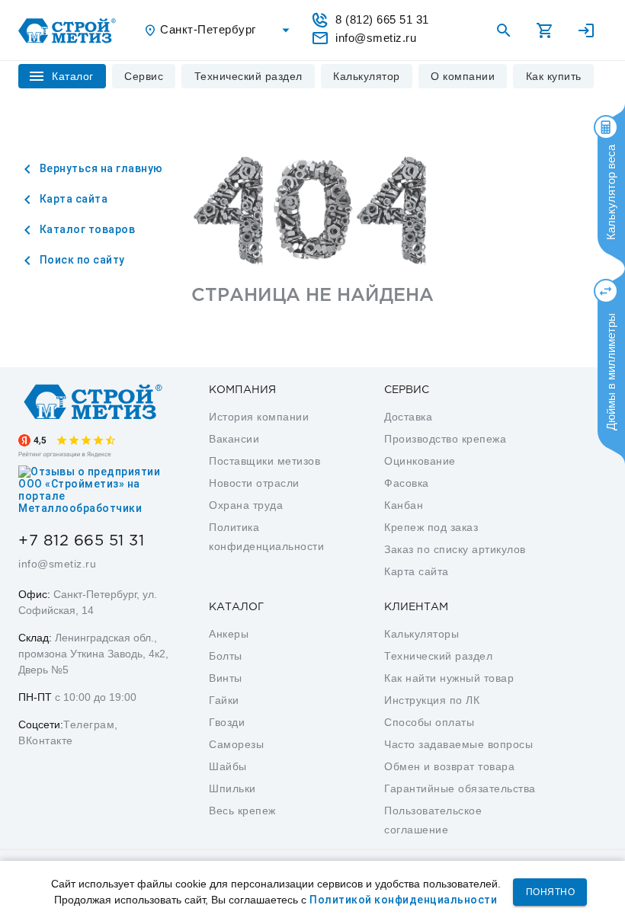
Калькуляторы (421, 634)
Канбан (403, 505)
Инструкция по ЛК (431, 700)
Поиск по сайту (81, 260)
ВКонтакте (45, 740)
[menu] (144, 76)
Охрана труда (246, 505)
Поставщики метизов (264, 461)
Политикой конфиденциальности (403, 900)
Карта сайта (72, 199)
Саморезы (236, 744)
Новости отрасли (254, 483)
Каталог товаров (86, 229)
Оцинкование (420, 461)
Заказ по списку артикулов (455, 549)
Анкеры (228, 634)
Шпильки (232, 788)
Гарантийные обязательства (460, 788)
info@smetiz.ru (57, 564)
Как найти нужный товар (449, 678)
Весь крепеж (242, 810)
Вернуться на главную (100, 168)
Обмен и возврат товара (449, 766)
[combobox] (218, 30)
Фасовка (406, 483)
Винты (225, 678)
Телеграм (88, 724)
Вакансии (234, 439)
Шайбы (228, 766)
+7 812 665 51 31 (81, 541)
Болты (225, 656)
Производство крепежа (445, 439)
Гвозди (227, 722)
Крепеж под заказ (431, 527)
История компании (259, 417)
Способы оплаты (429, 722)
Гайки (224, 700)
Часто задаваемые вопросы (458, 744)
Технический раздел (438, 656)
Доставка (408, 417)
